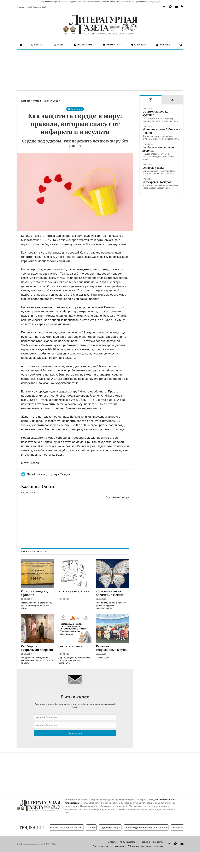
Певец (82, 827)
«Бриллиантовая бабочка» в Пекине (161, 131)
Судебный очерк (101, 827)
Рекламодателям (128, 842)
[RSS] (182, 7)
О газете (112, 842)
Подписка (145, 842)
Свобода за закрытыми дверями (158, 149)
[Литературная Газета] (100, 25)
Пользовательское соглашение (109, 846)
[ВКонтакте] (164, 7)
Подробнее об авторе (117, 497)
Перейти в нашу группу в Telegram (49, 474)
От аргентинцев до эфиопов (155, 113)
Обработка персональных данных (145, 846)
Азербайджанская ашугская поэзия (137, 827)
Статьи (37, 100)
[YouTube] (176, 7)
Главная (25, 100)
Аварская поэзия (173, 827)
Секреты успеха (153, 167)
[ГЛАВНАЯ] (21, 44)
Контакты (158, 842)
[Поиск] (180, 44)
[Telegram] (170, 7)
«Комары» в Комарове (157, 182)
